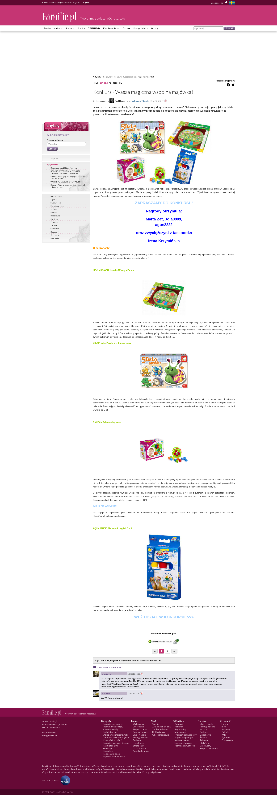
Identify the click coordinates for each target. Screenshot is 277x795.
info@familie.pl (49, 735)
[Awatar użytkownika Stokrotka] (96, 693)
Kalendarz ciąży (110, 729)
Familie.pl (104, 82)
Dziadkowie (55, 216)
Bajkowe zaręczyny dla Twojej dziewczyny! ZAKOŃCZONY (67, 177)
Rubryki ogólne (140, 732)
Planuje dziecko (56, 206)
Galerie (225, 732)
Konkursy (58, 28)
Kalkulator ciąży (110, 732)
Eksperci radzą (140, 729)
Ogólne (53, 200)
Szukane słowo (55, 140)
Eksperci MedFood (209, 748)
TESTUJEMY (94, 28)
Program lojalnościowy (186, 734)
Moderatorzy (181, 732)
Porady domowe (141, 751)
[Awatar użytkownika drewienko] (96, 674)
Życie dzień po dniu (161, 726)
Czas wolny (55, 235)
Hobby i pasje (159, 732)
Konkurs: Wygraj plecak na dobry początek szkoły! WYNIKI (67, 186)
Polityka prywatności (185, 745)
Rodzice (81, 28)
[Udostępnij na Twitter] (233, 85)
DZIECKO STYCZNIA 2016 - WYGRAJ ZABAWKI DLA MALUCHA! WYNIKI (65, 172)
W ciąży (154, 28)
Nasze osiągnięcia (183, 743)
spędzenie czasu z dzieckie (135, 660)
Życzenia (226, 737)
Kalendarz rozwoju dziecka (116, 743)
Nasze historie (56, 196)
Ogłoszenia (138, 723)
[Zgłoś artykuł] (165, 101)
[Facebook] (226, 3)
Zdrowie (126, 28)
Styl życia (70, 28)
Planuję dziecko (141, 28)
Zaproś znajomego (184, 737)
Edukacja (107, 748)
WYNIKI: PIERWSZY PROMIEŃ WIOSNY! (66, 182)
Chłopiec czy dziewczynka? (116, 737)
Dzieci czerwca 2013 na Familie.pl (63, 168)
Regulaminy (180, 729)
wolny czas (155, 660)
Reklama (179, 726)
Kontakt (179, 723)
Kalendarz (108, 751)
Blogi (224, 726)
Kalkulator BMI (110, 745)
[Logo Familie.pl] (59, 17)
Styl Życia (205, 743)
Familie (47, 28)
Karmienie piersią (111, 28)
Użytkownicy (139, 748)
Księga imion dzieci (112, 740)
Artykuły (54, 158)
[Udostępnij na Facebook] (228, 85)
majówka (115, 660)
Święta (203, 737)
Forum (225, 723)
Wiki (224, 734)
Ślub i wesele (55, 203)
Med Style (54, 238)
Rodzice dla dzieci (111, 753)
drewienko (106, 674)
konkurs (105, 660)
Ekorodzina (138, 726)
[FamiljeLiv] (232, 2)
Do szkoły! (54, 232)
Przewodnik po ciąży (113, 726)
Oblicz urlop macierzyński (115, 734)
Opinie (155, 723)
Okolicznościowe (160, 734)
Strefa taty (138, 745)
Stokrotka (106, 693)
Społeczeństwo (160, 729)
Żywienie (54, 222)
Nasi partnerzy (182, 740)
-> (174, 651)
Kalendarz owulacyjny (113, 723)
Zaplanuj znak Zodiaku (114, 756)
